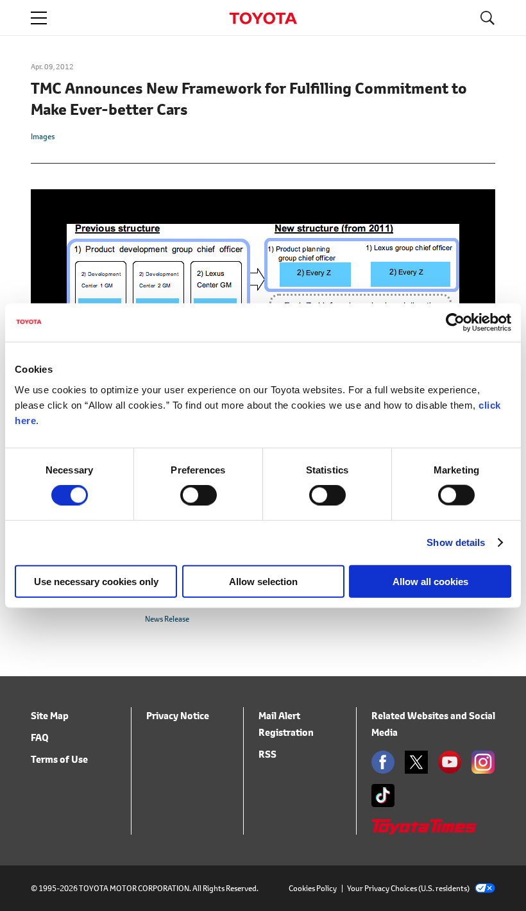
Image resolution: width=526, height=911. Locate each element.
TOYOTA (263, 18)
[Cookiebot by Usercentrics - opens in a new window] (455, 322)
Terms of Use (59, 759)
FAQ (40, 737)
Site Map (50, 715)
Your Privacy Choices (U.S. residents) (408, 888)
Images (43, 136)
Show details (456, 542)
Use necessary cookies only (96, 580)
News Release (167, 618)
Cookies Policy (313, 888)
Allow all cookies (430, 580)
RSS (267, 754)
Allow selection (263, 580)
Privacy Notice (177, 715)
